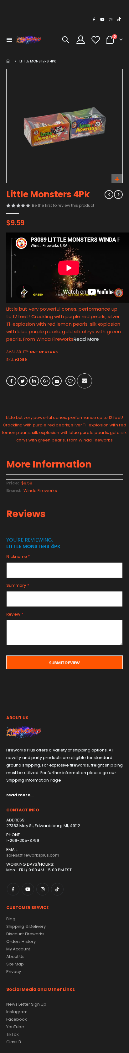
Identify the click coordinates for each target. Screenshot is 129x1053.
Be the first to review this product (63, 205)
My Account (18, 949)
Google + (45, 381)
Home (8, 61)
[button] (116, 179)
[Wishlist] (95, 39)
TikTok (57, 889)
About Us (15, 956)
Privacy (13, 972)
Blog (10, 919)
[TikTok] (119, 19)
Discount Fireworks (25, 934)
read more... (20, 795)
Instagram (42, 889)
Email (57, 381)
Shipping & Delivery (26, 926)
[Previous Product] (109, 194)
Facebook (11, 381)
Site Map (15, 964)
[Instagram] (110, 19)
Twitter (23, 381)
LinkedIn (34, 381)
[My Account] (81, 39)
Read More (86, 339)
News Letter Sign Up (26, 1004)
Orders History (21, 941)
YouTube (15, 1027)
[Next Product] (118, 194)
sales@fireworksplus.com (32, 855)
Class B (13, 1042)
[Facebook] (94, 19)
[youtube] (102, 19)
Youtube (28, 889)
